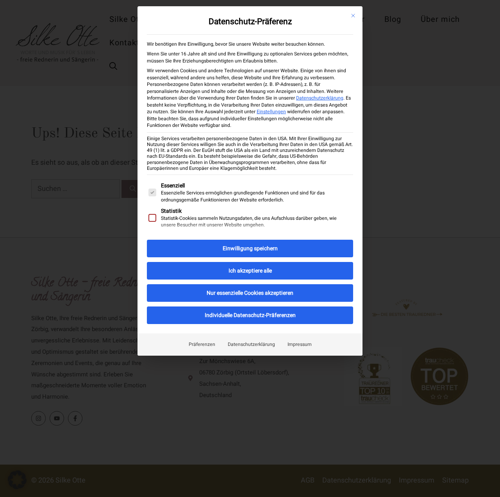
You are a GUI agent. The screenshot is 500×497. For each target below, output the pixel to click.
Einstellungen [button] (271, 111)
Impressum (300, 344)
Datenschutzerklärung (319, 98)
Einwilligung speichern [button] (250, 248)
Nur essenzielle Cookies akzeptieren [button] (250, 293)
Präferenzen (202, 344)
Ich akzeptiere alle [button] (250, 271)
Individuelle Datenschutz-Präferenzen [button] (250, 315)
